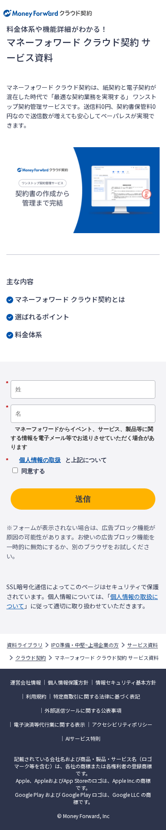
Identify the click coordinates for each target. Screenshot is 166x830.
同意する (33, 471)
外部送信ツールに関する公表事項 (83, 710)
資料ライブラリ (25, 644)
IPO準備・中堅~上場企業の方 (85, 644)
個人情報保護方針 (68, 682)
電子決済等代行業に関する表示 (49, 724)
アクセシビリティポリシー (122, 724)
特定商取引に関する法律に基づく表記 (96, 696)
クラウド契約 (30, 657)
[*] (83, 377)
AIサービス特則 (83, 738)
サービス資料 (142, 644)
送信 (83, 499)
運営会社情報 (25, 682)
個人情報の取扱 (40, 459)
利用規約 (36, 696)
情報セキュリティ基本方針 (125, 682)
